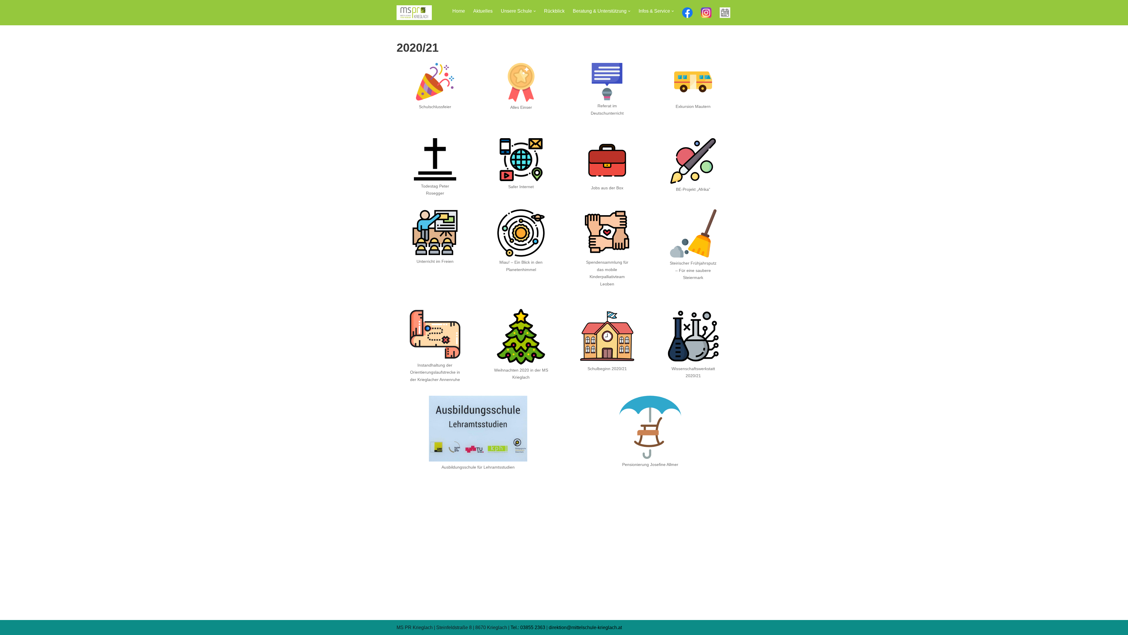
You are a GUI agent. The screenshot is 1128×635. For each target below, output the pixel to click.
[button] (534, 11)
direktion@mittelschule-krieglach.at (585, 627)
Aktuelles (483, 11)
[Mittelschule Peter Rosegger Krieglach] (414, 12)
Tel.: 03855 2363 (528, 627)
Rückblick (554, 11)
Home (458, 11)
